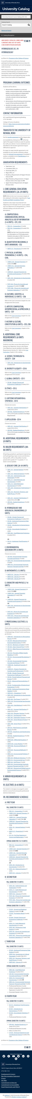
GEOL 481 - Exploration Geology (16, 717)
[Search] (29, 25)
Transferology (22, 156)
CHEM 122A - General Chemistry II (16, 589)
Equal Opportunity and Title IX (10, 1087)
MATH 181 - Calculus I (13, 574)
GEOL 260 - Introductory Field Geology (18, 488)
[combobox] (16, 16)
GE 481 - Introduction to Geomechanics (18, 525)
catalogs (7, 1095)
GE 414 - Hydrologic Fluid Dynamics (17, 541)
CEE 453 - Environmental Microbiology (18, 657)
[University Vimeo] (18, 1056)
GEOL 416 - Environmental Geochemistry (18, 560)
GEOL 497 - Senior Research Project (17, 719)
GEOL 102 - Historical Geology (15, 474)
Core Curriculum (16, 316)
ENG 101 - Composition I (14, 226)
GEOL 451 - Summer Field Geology (17, 407)
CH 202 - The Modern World (16, 913)
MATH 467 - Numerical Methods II (16, 750)
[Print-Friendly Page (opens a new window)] (27, 41)
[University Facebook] (8, 1056)
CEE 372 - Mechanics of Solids (15, 645)
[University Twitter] (4, 1056)
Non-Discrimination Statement (10, 1076)
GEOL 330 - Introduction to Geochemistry (19, 278)
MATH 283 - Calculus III (13, 578)
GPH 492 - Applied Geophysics (15, 411)
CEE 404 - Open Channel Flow (15, 647)
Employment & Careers (8, 1074)
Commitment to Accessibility (10, 1085)
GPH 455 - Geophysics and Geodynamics (18, 732)
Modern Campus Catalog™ (19, 1097)
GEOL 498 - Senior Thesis (14, 724)
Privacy (3, 1078)
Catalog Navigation (8, 35)
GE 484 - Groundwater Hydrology (16, 529)
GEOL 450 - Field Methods (14, 705)
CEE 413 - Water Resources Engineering (18, 649)
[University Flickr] (23, 1056)
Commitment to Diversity (9, 1082)
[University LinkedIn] (16, 1058)
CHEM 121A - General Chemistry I (16, 262)
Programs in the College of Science (19, 58)
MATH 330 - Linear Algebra (14, 744)
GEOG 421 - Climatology (14, 693)
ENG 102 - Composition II (14, 228)
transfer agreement (13, 137)
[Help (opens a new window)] (29, 41)
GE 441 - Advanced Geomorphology (17, 681)
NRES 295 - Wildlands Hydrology (16, 758)
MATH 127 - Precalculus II (14, 248)
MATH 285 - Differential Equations (16, 740)
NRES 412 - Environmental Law (16, 760)
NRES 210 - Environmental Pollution (17, 754)
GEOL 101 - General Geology (15, 469)
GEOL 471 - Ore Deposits (14, 715)
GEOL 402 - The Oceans (13, 699)
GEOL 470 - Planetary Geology (15, 713)
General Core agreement (16, 154)
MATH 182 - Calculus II (13, 576)
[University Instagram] (28, 1056)
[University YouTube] (13, 1056)
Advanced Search (6, 30)
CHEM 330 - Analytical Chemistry (16, 665)
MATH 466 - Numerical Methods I (16, 746)
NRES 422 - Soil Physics (13, 762)
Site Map (4, 1080)
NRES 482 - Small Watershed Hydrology (18, 533)
